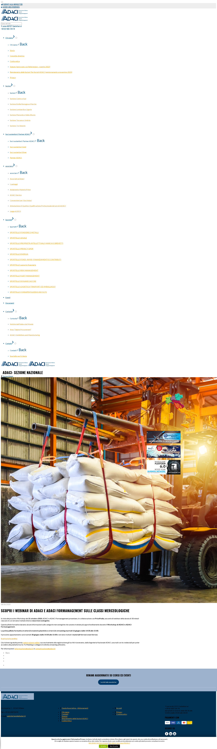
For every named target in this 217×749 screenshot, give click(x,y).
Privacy (119, 712)
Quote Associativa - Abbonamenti (75, 708)
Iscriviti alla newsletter (108, 682)
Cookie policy (121, 714)
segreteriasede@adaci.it (16, 716)
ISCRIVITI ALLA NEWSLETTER (12, 4)
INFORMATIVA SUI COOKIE (98, 743)
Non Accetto (114, 746)
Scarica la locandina (9, 638)
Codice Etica (67, 721)
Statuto (64, 716)
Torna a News (7, 376)
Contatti (65, 714)
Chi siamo (65, 712)
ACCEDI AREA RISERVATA (11, 7)
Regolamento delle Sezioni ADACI (75, 718)
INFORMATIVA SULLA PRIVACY (119, 743)
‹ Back (22, 44)
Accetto (103, 746)
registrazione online (31, 642)
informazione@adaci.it (24, 649)
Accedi (119, 708)
